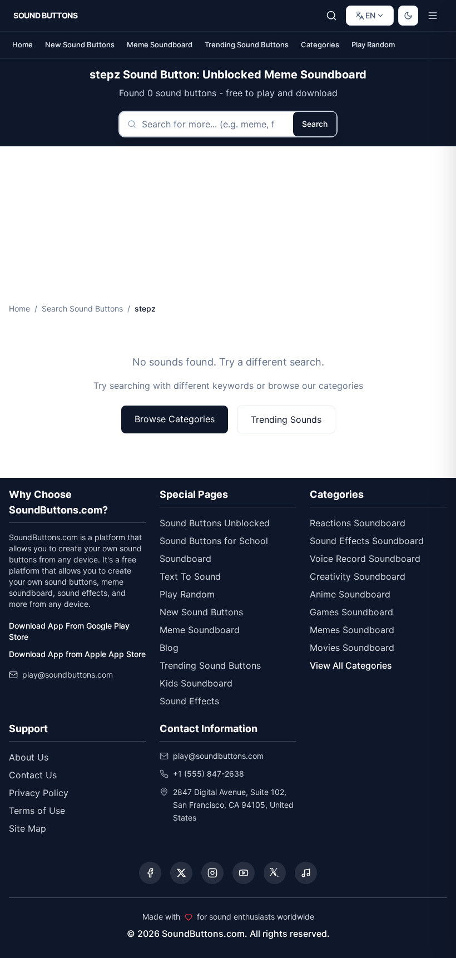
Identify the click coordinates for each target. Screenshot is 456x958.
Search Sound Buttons (82, 308)
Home (22, 44)
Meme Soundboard (159, 44)
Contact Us (33, 775)
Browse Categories (175, 418)
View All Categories (351, 665)
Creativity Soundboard (357, 576)
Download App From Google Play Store (69, 631)
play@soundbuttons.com (67, 674)
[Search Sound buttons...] (331, 16)
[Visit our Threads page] (275, 873)
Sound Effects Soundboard (367, 540)
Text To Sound (190, 576)
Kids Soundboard (196, 683)
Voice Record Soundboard (365, 558)
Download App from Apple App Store (77, 654)
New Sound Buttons (80, 44)
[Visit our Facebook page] (150, 873)
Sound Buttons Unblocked (215, 523)
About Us (28, 757)
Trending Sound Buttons (247, 44)
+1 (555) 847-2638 (208, 773)
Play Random (373, 44)
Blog (169, 647)
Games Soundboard (351, 612)
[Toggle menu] (433, 16)
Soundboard (185, 558)
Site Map (27, 828)
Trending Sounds (286, 419)
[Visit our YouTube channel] (243, 873)
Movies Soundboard (352, 647)
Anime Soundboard (350, 594)
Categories (320, 44)
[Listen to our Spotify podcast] (306, 873)
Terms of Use (37, 810)
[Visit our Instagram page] (212, 873)
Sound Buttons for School (214, 540)
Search (315, 124)
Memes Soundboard (352, 629)
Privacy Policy (38, 792)
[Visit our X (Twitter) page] (181, 873)
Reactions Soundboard (357, 523)
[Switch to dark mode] (408, 16)
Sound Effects (189, 701)
